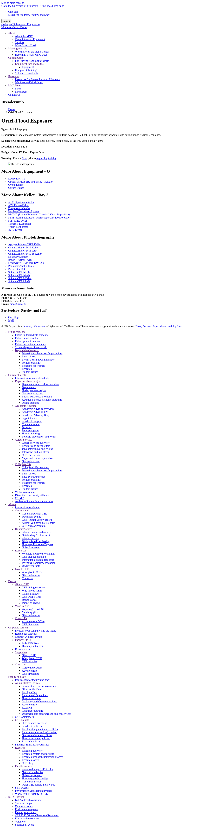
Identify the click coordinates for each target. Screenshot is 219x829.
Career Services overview (36, 442)
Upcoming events (31, 516)
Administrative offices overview (39, 686)
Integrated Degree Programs (37, 396)
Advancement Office (33, 621)
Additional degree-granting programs (42, 399)
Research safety (30, 760)
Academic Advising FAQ (35, 411)
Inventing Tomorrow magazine (38, 562)
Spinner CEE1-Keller (19, 272)
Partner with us (23, 639)
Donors (12, 581)
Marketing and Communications (39, 701)
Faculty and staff (17, 676)
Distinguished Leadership (35, 541)
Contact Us (21, 618)
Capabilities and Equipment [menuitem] (30, 39)
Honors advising (31, 433)
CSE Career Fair (31, 455)
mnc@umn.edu (18, 304)
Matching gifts (29, 612)
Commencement (31, 424)
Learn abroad (29, 356)
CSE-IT (19, 498)
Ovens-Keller (15, 184)
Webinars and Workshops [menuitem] (29, 82)
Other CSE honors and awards (38, 784)
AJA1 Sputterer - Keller (21, 202)
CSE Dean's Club (31, 596)
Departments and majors (28, 381)
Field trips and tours (25, 812)
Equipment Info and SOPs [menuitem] (29, 63)
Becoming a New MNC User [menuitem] (31, 54)
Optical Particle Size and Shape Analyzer (30, 181)
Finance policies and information (39, 732)
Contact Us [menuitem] (14, 94)
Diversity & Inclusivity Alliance (32, 495)
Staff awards (22, 787)
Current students (17, 375)
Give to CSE (22, 569)
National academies (32, 772)
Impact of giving (31, 602)
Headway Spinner (18, 256)
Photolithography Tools (21, 266)
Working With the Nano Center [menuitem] (32, 51)
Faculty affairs (29, 692)
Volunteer (20, 821)
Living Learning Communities (38, 359)
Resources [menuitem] (13, 76)
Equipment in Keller (19, 208)
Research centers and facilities (38, 753)
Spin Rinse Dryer (17, 220)
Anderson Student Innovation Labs (34, 501)
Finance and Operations (35, 695)
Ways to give (22, 606)
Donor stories (29, 599)
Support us (21, 652)
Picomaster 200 (16, 269)
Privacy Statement (144, 326)
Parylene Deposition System (23, 211)
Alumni (12, 504)
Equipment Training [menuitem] (26, 70)
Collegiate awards (31, 781)
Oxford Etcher (16, 187)
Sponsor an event (24, 824)
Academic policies (32, 726)
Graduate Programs (32, 710)
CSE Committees (24, 716)
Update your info (31, 565)
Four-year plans (30, 430)
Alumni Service (30, 538)
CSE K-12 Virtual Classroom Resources (37, 815)
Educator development (27, 818)
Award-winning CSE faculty (37, 769)
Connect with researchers (28, 636)
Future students (16, 331)
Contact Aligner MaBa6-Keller (25, 253)
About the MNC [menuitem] (24, 36)
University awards (32, 775)
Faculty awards (23, 766)
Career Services (23, 439)
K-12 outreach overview (28, 800)
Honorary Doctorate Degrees (37, 544)
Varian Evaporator (18, 226)
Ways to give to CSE (33, 609)
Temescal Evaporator (19, 223)
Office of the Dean (32, 689)
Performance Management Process (33, 790)
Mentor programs (31, 362)
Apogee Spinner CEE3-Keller (24, 244)
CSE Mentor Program (34, 525)
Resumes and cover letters (36, 445)
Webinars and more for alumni (38, 553)
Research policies (31, 741)
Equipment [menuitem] (28, 67)
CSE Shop (27, 763)
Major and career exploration (37, 458)
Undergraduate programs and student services (46, 713)
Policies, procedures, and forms (39, 436)
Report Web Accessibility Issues (167, 326)
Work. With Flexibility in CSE (31, 793)
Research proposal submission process (42, 756)
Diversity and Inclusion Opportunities (42, 353)
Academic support (32, 421)
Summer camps (23, 803)
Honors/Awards (23, 529)
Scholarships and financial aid (31, 347)
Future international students (30, 344)
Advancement (29, 670)
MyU (11, 320)
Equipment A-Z (16, 178)
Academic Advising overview (38, 408)
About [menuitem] (11, 33)
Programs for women (33, 365)
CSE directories (30, 624)
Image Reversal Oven (20, 259)
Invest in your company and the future (35, 630)
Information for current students (32, 378)
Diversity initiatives (32, 646)
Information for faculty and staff (32, 679)
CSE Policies (22, 719)
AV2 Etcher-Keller (18, 205)
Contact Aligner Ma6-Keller (23, 247)
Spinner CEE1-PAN (19, 275)
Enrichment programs (26, 809)
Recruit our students (26, 633)
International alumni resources (38, 559)
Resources (20, 550)
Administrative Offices (27, 683)
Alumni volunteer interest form (38, 522)
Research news (23, 649)
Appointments (29, 418)
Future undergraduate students (31, 334)
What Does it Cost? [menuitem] (25, 45)
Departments (29, 387)
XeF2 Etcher (15, 229)
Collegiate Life (23, 464)
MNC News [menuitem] (15, 85)
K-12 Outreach (16, 796)
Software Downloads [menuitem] (26, 73)
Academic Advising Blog (35, 415)
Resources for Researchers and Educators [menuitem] (37, 79)
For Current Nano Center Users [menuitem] (32, 60)
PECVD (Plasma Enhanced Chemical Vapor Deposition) (39, 214)
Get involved (22, 510)
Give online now (31, 575)
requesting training (46, 158)
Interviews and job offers (35, 452)
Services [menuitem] (19, 42)
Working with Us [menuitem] (17, 48)
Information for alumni (27, 507)
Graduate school (31, 461)
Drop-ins (26, 427)
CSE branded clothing (34, 556)
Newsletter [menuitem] (21, 91)
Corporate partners (18, 627)
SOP (24, 158)
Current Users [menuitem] (15, 57)
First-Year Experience (33, 476)
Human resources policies (36, 738)
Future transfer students (27, 338)
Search (6, 21)
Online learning (30, 402)
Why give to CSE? (32, 572)
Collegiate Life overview (35, 467)
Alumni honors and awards (36, 532)
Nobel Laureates (31, 547)
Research (27, 368)
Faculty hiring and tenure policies (40, 729)
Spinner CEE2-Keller (19, 278)
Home (11, 109)
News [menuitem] (18, 88)
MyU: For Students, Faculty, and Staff (28, 14)
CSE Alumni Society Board (37, 519)
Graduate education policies (37, 735)
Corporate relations (32, 667)
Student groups (30, 371)
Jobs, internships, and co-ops (37, 448)
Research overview (32, 750)
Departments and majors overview (40, 384)
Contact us (27, 578)
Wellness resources (25, 492)
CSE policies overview (34, 723)
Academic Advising (25, 405)
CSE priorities (29, 661)
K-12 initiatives (30, 642)
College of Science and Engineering (20, 24)
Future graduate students (28, 341)
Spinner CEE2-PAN (19, 281)
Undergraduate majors (34, 390)
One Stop (13, 11)
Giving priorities (31, 593)
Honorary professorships (35, 778)
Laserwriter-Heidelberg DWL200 (26, 262)
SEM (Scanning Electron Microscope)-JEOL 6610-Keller (39, 217)
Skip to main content (12, 2)
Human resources (31, 698)
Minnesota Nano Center (14, 27)
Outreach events (24, 806)
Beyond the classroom (27, 350)
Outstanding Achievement (36, 535)
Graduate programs (32, 393)
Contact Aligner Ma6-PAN (22, 250)
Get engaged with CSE (34, 513)
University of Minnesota (34, 326)
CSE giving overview (33, 587)
